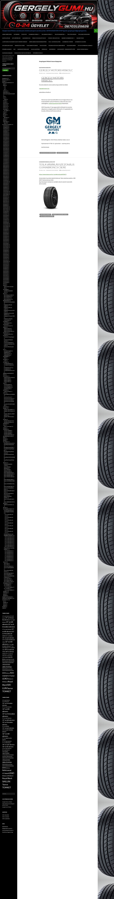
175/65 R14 (5, 158)
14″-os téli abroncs (8, 552)
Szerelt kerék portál (7, 34)
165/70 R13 (5, 148)
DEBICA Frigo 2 (7, 328)
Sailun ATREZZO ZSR (8, 475)
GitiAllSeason (6, 352)
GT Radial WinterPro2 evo (9, 370)
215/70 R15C (6, 225)
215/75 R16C (6, 226)
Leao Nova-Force (7, 397)
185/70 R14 (5, 174)
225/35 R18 (5, 228)
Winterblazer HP (7, 323)
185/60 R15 (5, 170)
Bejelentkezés (5, 826)
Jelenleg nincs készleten (7, 598)
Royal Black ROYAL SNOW (9, 457)
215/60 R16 (5, 219)
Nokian (4, 427)
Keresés (5, 70)
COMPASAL (5, 321)
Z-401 (3, 608)
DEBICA (5, 327)
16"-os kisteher (7, 588)
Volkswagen (5, 121)
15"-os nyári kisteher (9, 587)
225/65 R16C (6, 244)
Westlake (5, 595)
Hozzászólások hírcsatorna (7, 830)
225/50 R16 (5, 236)
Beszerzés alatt (5, 79)
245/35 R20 (5, 265)
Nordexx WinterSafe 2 (8, 434)
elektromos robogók (7, 53)
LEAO (4, 392)
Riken (4, 437)
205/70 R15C (6, 208)
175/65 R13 (5, 156)
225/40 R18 (5, 229)
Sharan (5, 123)
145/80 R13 (5, 130)
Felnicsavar (5, 92)
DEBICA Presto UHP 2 (8, 331)
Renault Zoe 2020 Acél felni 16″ (39, 38)
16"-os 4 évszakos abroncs (8, 634)
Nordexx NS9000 (7, 430)
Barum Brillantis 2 (7, 296)
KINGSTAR (5, 376)
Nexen (4, 425)
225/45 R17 (5, 232)
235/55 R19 (5, 260)
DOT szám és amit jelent (7, 45)
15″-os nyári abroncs (9, 539)
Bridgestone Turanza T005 (9, 316)
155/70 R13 (5, 137)
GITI (4, 349)
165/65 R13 (5, 145)
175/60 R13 (5, 153)
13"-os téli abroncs (8, 550)
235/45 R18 (5, 254)
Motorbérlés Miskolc (38, 53)
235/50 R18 (5, 257)
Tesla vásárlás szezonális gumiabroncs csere (56, 166)
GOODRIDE (5, 356)
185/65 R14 (5, 172)
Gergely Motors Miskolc (82, 49)
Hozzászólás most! (65, 73)
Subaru (4, 119)
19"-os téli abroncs (8, 559)
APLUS (4, 283)
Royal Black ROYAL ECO (9, 444)
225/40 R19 (5, 230)
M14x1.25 (5, 106)
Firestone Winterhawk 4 (9, 346)
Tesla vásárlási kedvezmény (47, 216)
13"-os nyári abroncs (9, 536)
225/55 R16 (5, 240)
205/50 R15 (5, 197)
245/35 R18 (5, 262)
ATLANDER (5, 289)
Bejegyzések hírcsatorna (7, 828)
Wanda (4, 594)
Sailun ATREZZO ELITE (8, 474)
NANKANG (5, 423)
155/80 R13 (5, 139)
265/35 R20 (5, 279)
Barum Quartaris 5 (7, 299)
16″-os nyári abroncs (9, 541)
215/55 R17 (5, 216)
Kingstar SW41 (7, 381)
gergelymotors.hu (44, 88)
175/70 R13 (5, 160)
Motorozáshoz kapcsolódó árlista (22, 53)
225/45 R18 (5, 233)
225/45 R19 (5, 235)
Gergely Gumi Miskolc (6, 807)
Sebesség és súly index (20, 45)
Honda (4, 100)
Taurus (4, 562)
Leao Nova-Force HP (8, 399)
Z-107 (5, 360)
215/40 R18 (5, 211)
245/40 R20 (5, 269)
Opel (4, 113)
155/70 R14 (5, 138)
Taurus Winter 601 (7, 580)
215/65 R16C (6, 223)
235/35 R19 (5, 249)
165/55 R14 (5, 141)
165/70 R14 (5, 149)
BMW (4, 85)
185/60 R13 (5, 167)
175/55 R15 (5, 152)
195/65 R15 (5, 190)
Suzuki (4, 120)
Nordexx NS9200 (7, 433)
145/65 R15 (5, 128)
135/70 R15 (5, 125)
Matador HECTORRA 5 (8, 409)
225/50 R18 (5, 239)
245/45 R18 (5, 271)
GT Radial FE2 (7, 369)
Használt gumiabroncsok (67, 38)
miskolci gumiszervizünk (55, 103)
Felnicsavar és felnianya (32, 45)
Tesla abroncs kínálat (47, 34)
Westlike (4, 606)
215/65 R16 (5, 222)
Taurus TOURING (7, 574)
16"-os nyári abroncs (8, 638)
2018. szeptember (6, 818)
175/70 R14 (5, 162)
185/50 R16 (5, 163)
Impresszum (44, 49)
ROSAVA (5, 439)
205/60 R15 (5, 204)
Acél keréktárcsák (16, 38)
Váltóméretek (52, 49)
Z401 (5, 358)
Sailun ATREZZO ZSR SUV (9, 476)
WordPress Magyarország (7, 832)
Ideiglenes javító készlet (8, 373)
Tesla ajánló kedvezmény (84, 34)
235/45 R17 (5, 253)
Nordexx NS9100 (7, 432)
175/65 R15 (5, 159)
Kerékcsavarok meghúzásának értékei (38, 41)
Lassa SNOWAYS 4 (7, 387)
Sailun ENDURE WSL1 (8, 486)
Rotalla (4, 440)
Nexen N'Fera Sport (8, 426)
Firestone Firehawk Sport (9, 337)
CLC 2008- (6, 110)
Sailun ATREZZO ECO (8, 472)
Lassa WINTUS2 (7, 388)
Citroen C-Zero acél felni (54, 38)
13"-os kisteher (7, 584)
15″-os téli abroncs (8, 553)
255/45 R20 (5, 278)
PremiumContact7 (7, 325)
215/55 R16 (5, 215)
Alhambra (6, 117)
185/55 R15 (5, 166)
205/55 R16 (5, 202)
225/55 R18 (5, 243)
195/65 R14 (5, 188)
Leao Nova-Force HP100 (9, 401)
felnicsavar (7, 770)
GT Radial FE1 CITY (8, 367)
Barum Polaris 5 (7, 297)
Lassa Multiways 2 (7, 385)
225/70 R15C (6, 246)
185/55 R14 (5, 165)
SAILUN (4, 462)
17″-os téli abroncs (8, 556)
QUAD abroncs (5, 599)
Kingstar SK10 (7, 378)
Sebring (4, 503)
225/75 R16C (6, 247)
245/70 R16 (5, 275)
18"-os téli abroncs (8, 557)
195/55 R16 (5, 184)
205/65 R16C (6, 207)
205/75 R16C (6, 209)
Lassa (4, 383)
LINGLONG (5, 406)
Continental (5, 324)
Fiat (4, 96)
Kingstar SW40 (7, 380)
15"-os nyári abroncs (6, 629)
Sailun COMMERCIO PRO (9, 481)
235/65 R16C (6, 261)
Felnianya (5, 91)
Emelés (3, 81)
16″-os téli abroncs (8, 555)
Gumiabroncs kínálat (33, 34)
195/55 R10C (6, 181)
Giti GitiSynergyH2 (7, 351)
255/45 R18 (5, 276)
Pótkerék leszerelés (6, 49)
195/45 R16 (5, 177)
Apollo (4, 285)
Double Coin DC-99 (8, 334)
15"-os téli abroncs (8, 720)
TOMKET (5, 591)
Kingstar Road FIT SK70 (8, 377)
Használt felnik (80, 38)
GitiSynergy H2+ (7, 353)
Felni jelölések (43, 45)
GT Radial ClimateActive (9, 365)
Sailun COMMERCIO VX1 (9, 483)
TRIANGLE (5, 592)
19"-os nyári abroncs (9, 545)
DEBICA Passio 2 (7, 330)
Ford (4, 98)
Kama (4, 374)
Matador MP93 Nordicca (9, 416)
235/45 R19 (5, 255)
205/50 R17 (5, 200)
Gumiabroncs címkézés (67, 41)
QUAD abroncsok (26, 38)
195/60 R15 (5, 187)
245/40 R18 (5, 267)
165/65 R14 (5, 146)
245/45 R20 (5, 274)
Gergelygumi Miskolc (53, 73)
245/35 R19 (5, 264)
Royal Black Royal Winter (9, 460)
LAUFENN (5, 390)
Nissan (4, 112)
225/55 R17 (5, 242)
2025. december (5, 815)
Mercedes (5, 109)
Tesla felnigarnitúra (59, 34)
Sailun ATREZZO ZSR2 (8, 479)
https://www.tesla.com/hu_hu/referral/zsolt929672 (52, 174)
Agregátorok (4, 78)
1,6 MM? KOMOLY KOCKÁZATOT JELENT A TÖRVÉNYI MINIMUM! (14, 41)
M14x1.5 (5, 107)
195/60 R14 (5, 186)
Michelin (5, 419)
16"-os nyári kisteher (9, 590)
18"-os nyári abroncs (9, 543)
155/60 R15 (5, 132)
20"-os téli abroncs (8, 560)
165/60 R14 (5, 142)
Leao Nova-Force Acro (8, 398)
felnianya (8, 673)
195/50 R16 (5, 180)
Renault (4, 114)
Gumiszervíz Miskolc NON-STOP (47, 161)
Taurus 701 (6, 564)
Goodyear (5, 359)
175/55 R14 (5, 151)
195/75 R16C (6, 194)
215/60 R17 (5, 221)
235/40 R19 (5, 251)
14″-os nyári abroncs (9, 538)
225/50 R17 (5, 237)
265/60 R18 (5, 281)
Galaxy (5, 99)
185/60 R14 (5, 169)
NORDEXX (5, 429)
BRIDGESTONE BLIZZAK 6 (9, 302)
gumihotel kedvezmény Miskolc (60, 214)
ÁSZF (14, 49)
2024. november (5, 816)
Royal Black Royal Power (9, 454)
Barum (4, 293)
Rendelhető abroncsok (7, 436)
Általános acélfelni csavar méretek (57, 45)
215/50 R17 (5, 214)
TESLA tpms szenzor (71, 34)
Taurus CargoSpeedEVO (9, 567)
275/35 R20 (5, 282)
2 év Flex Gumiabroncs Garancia (85, 45)
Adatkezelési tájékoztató (23, 49)
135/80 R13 (5, 127)
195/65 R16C (6, 191)
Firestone (5, 335)
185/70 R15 (5, 176)
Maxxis (4, 604)
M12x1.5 (5, 105)
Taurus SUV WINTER (8, 573)
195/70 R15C (6, 193)
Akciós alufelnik (6, 38)
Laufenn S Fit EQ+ (7, 391)
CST (4, 601)
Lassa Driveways (7, 384)
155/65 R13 (5, 134)
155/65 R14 (5, 135)
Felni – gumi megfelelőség (54, 41)
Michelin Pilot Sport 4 (8, 420)
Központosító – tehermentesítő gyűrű (66, 49)
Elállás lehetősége (35, 49)
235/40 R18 (5, 250)
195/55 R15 (5, 183)
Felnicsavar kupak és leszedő (9, 93)
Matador (5, 408)
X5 (4, 89)
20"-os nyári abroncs (9, 546)
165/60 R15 (5, 144)
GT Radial (5, 362)
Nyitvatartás (16, 34)
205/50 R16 (5, 198)
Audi (4, 84)
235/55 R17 (5, 258)
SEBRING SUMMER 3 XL (9, 504)
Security (4, 507)
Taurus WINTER (7, 578)
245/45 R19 (5, 272)
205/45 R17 (5, 195)
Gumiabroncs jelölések (80, 41)
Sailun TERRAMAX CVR (9, 501)
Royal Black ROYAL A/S (8, 443)
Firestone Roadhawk (8, 342)
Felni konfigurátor (71, 45)
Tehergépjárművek (7, 583)
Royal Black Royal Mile (8, 447)
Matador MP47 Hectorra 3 (9, 411)
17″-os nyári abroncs (9, 542)
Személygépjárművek (7, 508)
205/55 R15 (5, 201)
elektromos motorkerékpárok (47, 152)
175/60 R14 (5, 155)
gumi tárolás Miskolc (45, 214)
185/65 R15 (5, 173)
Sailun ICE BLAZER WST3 (9, 499)
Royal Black (5, 441)
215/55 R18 (5, 218)
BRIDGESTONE (6, 300)
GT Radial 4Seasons (8, 363)
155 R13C (5, 131)
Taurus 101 (6, 563)
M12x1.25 (5, 103)
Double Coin (5, 332)
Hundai (4, 102)
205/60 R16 (5, 205)
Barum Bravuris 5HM (8, 295)
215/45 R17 (5, 212)
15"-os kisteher (7, 585)
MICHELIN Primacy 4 (8, 422)
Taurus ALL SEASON (8, 566)
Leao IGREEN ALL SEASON (9, 394)
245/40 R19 (5, 268)
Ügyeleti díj (24, 34)
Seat (4, 116)
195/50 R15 (5, 179)
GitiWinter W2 (7, 355)
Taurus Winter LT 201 (8, 581)
